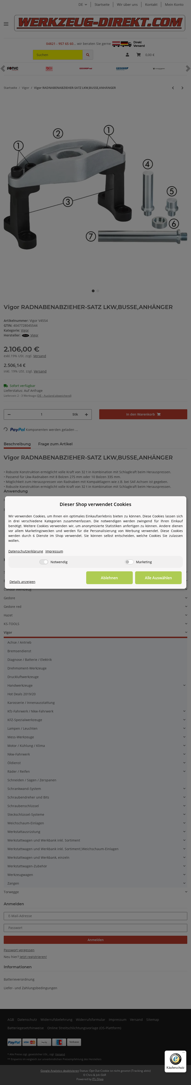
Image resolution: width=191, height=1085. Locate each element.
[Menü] (183, 1053)
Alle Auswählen (158, 577)
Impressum (54, 551)
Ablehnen (109, 577)
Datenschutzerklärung (25, 551)
